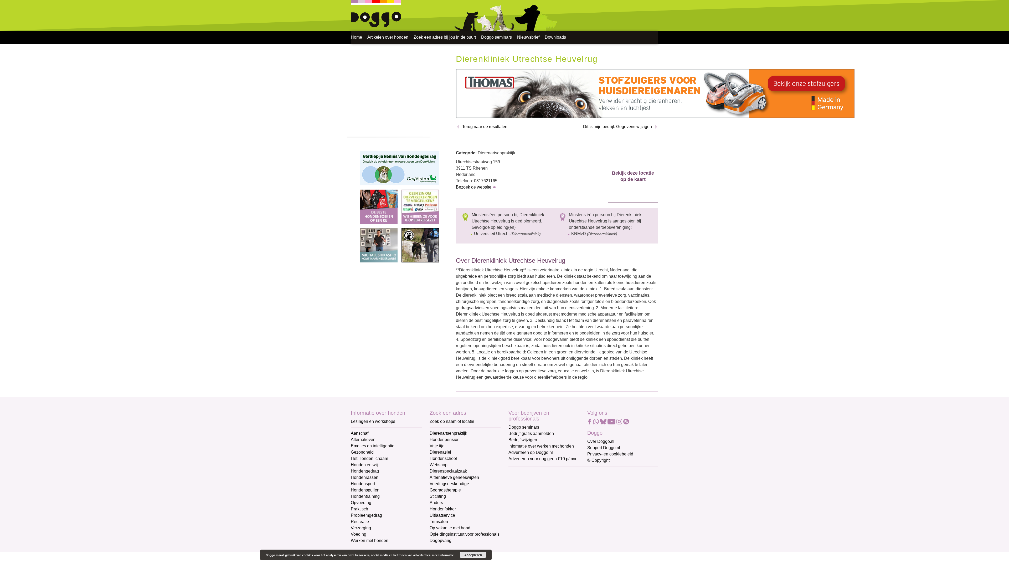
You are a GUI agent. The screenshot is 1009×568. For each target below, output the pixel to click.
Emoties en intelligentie (372, 446)
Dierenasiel (440, 452)
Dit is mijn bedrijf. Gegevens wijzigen (617, 126)
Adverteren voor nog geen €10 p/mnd (543, 459)
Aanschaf (359, 433)
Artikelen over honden (387, 37)
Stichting (438, 496)
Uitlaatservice (442, 515)
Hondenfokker (443, 509)
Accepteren (473, 554)
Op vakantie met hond (450, 528)
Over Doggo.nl (600, 441)
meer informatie (443, 555)
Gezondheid (362, 452)
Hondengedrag (365, 471)
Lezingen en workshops (373, 421)
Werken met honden (369, 540)
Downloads (555, 37)
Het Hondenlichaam (369, 458)
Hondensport (363, 483)
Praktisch (359, 509)
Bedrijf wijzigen (522, 440)
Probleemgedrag (366, 515)
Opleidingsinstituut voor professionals (465, 534)
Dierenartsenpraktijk (448, 433)
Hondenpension (445, 439)
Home (356, 37)
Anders (436, 502)
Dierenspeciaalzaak (448, 471)
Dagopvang (440, 540)
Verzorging (361, 528)
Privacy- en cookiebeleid (610, 454)
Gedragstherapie (445, 490)
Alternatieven (363, 439)
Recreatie (360, 521)
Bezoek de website (473, 187)
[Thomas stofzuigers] (655, 93)
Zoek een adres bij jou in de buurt (445, 37)
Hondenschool (443, 458)
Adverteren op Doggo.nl (530, 452)
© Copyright (598, 460)
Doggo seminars (496, 37)
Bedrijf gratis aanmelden (531, 433)
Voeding (358, 534)
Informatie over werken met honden (541, 446)
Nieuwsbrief (528, 37)
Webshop (438, 465)
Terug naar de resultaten (484, 126)
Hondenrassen (364, 477)
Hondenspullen (365, 490)
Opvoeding (361, 502)
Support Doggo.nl (603, 447)
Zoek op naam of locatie (452, 421)
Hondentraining (365, 496)
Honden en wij (364, 465)
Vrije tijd (437, 446)
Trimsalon (439, 521)
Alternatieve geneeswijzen (454, 477)
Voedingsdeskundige (449, 483)
